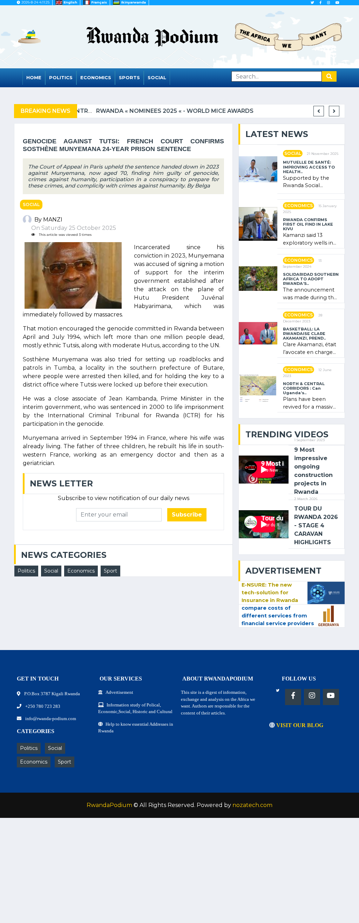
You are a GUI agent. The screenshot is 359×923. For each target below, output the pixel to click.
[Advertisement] (179, 874)
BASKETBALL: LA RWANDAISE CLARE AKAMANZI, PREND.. (304, 334)
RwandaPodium (109, 805)
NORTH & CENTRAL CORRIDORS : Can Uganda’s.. (304, 389)
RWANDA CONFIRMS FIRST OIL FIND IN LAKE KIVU (308, 225)
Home (33, 77)
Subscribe (187, 514)
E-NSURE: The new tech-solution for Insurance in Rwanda (270, 592)
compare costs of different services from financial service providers (278, 615)
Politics (61, 77)
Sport (110, 571)
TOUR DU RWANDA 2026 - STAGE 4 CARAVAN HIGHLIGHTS (316, 525)
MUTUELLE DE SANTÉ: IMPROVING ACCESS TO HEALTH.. (309, 167)
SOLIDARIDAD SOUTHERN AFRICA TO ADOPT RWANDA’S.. (311, 279)
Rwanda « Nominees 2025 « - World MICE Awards (158, 111)
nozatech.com (252, 805)
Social (157, 77)
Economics (95, 77)
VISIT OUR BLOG (299, 725)
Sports (129, 77)
